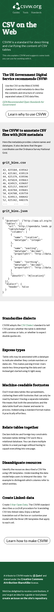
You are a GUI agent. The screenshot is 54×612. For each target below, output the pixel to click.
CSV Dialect (27, 325)
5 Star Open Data (19, 504)
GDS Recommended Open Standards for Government (23, 103)
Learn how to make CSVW (27, 540)
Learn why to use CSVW (27, 114)
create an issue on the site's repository (24, 598)
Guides (16, 12)
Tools (25, 12)
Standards (36, 12)
